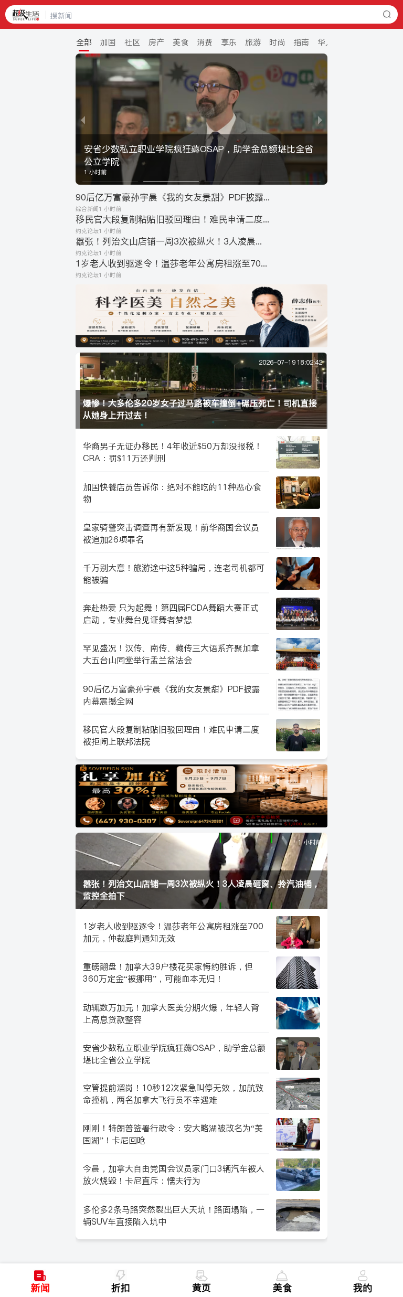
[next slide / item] (320, 119)
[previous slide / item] (83, 119)
